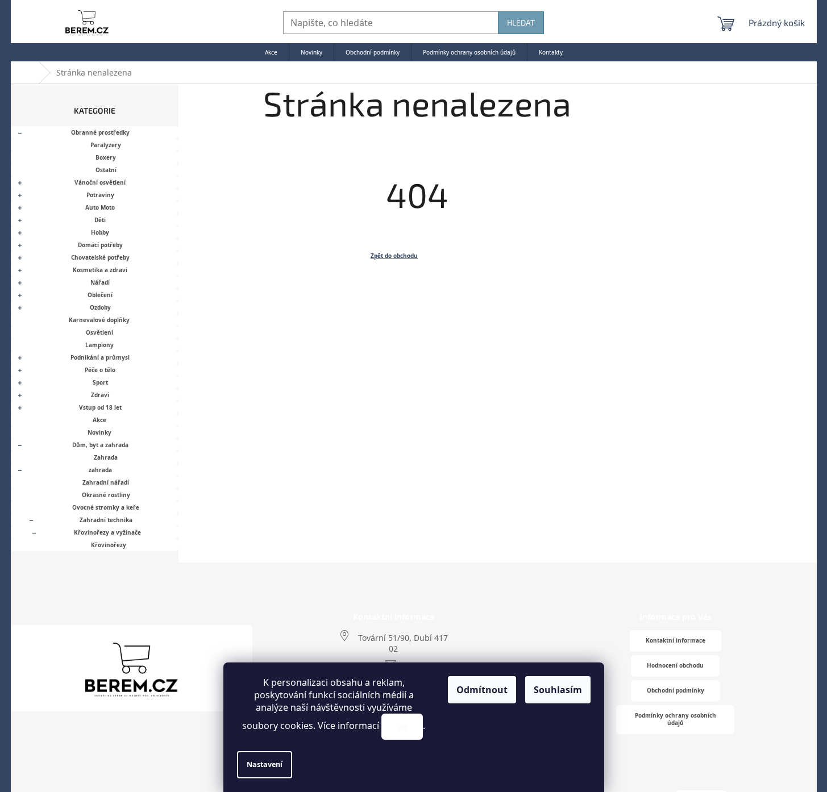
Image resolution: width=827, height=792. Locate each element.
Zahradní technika (106, 520)
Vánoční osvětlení (100, 182)
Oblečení (100, 295)
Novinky (99, 432)
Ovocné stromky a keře (105, 507)
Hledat (521, 22)
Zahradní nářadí (105, 482)
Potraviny (100, 195)
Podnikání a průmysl (100, 357)
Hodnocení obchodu (675, 665)
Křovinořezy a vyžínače (107, 532)
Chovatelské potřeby (100, 257)
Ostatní (106, 170)
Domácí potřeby (100, 245)
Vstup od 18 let (100, 407)
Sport (100, 382)
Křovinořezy (108, 545)
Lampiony (99, 345)
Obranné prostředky (100, 132)
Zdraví (100, 395)
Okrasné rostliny (106, 495)
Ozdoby (100, 307)
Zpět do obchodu (394, 256)
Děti (100, 220)
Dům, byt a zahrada (100, 445)
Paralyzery (105, 145)
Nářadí (100, 282)
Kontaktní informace (675, 640)
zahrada (100, 470)
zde (402, 727)
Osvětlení (99, 332)
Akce (99, 420)
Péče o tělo (100, 370)
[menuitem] (271, 52)
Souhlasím (558, 689)
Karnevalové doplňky (99, 320)
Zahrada (106, 457)
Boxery (105, 157)
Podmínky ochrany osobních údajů (675, 719)
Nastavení (264, 764)
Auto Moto (100, 207)
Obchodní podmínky (675, 690)
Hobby (100, 232)
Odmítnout (482, 689)
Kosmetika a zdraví (100, 270)
